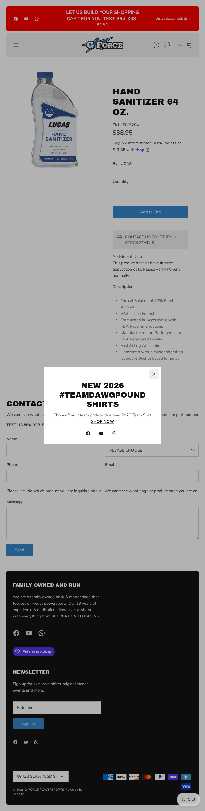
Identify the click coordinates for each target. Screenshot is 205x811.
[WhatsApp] (114, 433)
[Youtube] (101, 433)
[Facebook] (88, 433)
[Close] (154, 374)
